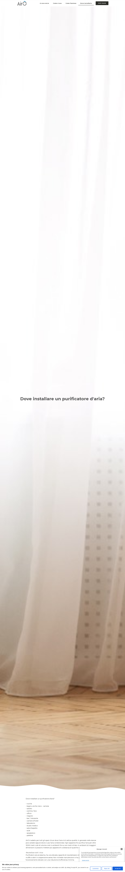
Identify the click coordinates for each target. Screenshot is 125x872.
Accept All (117, 868)
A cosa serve (44, 3)
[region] (62, 867)
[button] (121, 849)
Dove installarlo (86, 3)
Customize (96, 868)
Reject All (106, 868)
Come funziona (71, 3)
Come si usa (57, 3)
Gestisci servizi (85, 860)
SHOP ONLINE (102, 3)
